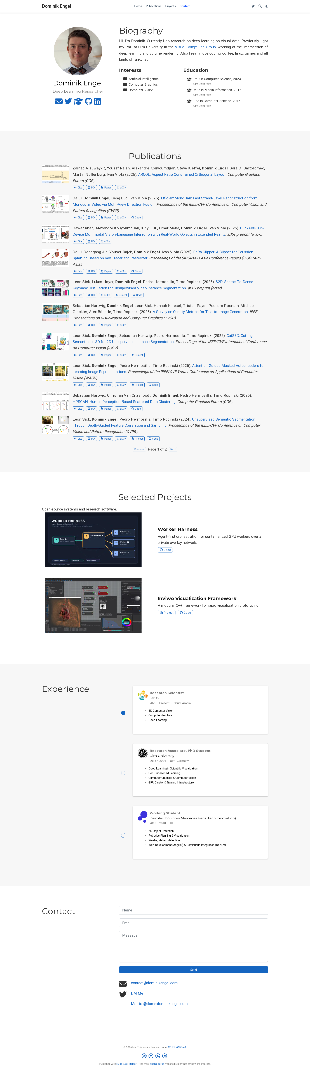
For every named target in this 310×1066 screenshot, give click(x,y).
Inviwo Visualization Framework (197, 598)
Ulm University (162, 756)
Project (123, 295)
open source (157, 1063)
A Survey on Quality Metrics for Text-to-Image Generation (200, 312)
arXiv (123, 187)
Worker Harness (178, 529)
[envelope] (59, 103)
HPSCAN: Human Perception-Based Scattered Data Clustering (124, 402)
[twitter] (68, 103)
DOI (93, 187)
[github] (88, 103)
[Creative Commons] (155, 1055)
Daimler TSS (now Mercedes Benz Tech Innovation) (193, 818)
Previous (139, 449)
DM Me (137, 993)
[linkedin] (97, 103)
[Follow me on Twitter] (253, 6)
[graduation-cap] (78, 103)
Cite (80, 187)
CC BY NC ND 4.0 (177, 1047)
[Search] (260, 6)
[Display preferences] (267, 6)
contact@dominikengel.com (154, 983)
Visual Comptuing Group (195, 47)
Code (138, 217)
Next (173, 449)
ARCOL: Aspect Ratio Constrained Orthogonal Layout (182, 174)
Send (193, 969)
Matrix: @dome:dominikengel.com (159, 1004)
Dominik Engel (56, 6)
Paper (107, 187)
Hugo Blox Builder (126, 1063)
